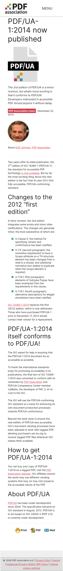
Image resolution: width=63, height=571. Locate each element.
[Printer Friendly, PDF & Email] (35, 530)
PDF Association (41, 147)
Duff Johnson (23, 147)
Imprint (56, 560)
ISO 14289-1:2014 (18, 304)
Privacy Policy (43, 560)
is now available (30, 173)
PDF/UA (12, 502)
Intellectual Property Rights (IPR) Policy (27, 564)
